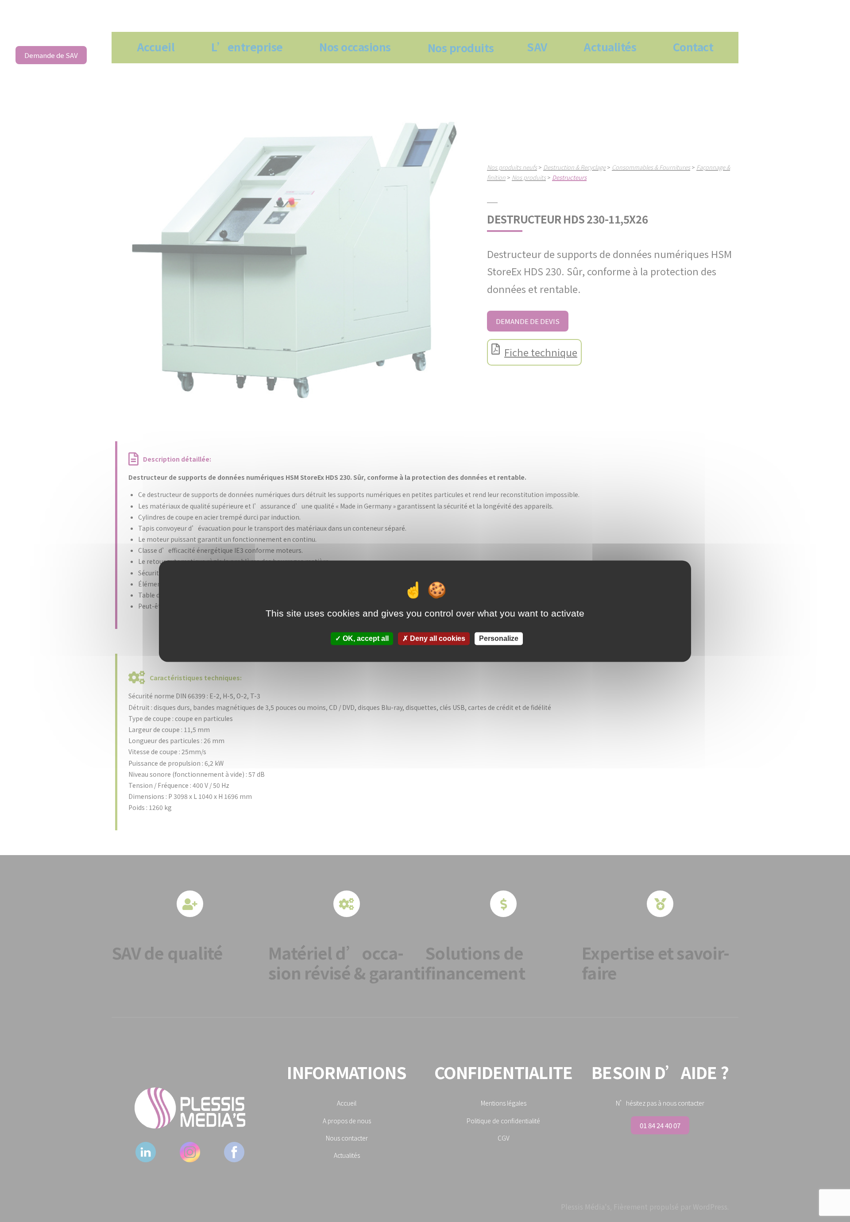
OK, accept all (365, 638)
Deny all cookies (436, 638)
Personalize (498, 638)
